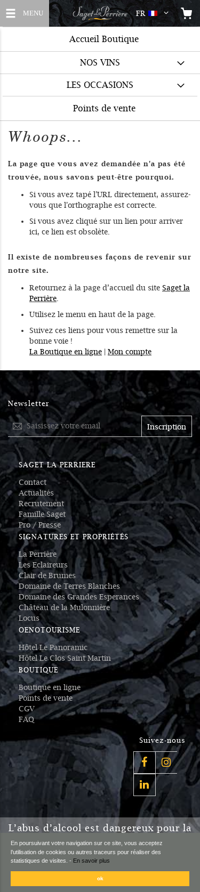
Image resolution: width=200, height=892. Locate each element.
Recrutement (41, 503)
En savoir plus (91, 860)
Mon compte (129, 351)
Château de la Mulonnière (64, 607)
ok (100, 878)
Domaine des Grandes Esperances (79, 597)
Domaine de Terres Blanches (69, 586)
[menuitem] (100, 63)
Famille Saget (42, 514)
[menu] (100, 73)
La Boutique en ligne (65, 351)
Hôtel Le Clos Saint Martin (65, 658)
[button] (154, 13)
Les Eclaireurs (43, 565)
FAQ (26, 719)
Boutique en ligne (50, 687)
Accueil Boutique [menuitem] (104, 39)
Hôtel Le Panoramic (53, 647)
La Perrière (38, 554)
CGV (27, 708)
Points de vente (46, 698)
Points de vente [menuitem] (104, 108)
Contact (32, 482)
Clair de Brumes (47, 575)
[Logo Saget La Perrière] (100, 13)
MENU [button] (32, 12)
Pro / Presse (40, 525)
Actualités (36, 493)
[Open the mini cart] (186, 13)
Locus (29, 618)
